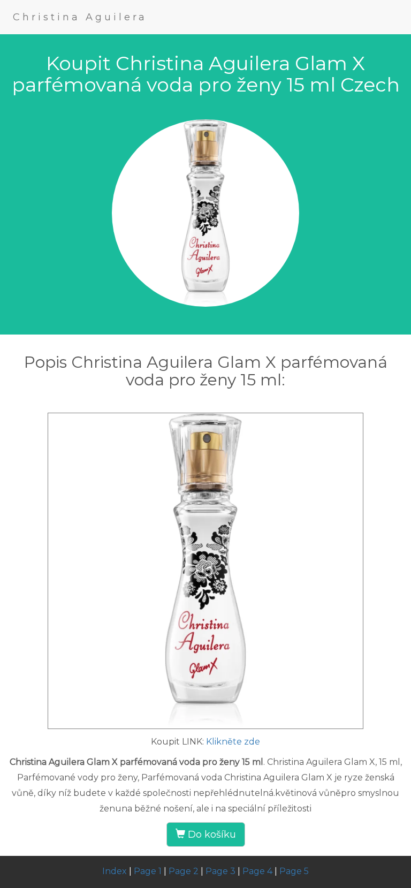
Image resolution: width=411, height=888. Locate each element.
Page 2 (184, 871)
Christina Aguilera (80, 17)
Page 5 (294, 871)
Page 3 (220, 871)
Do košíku (210, 834)
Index (114, 871)
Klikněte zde (233, 742)
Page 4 (257, 871)
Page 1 (148, 871)
